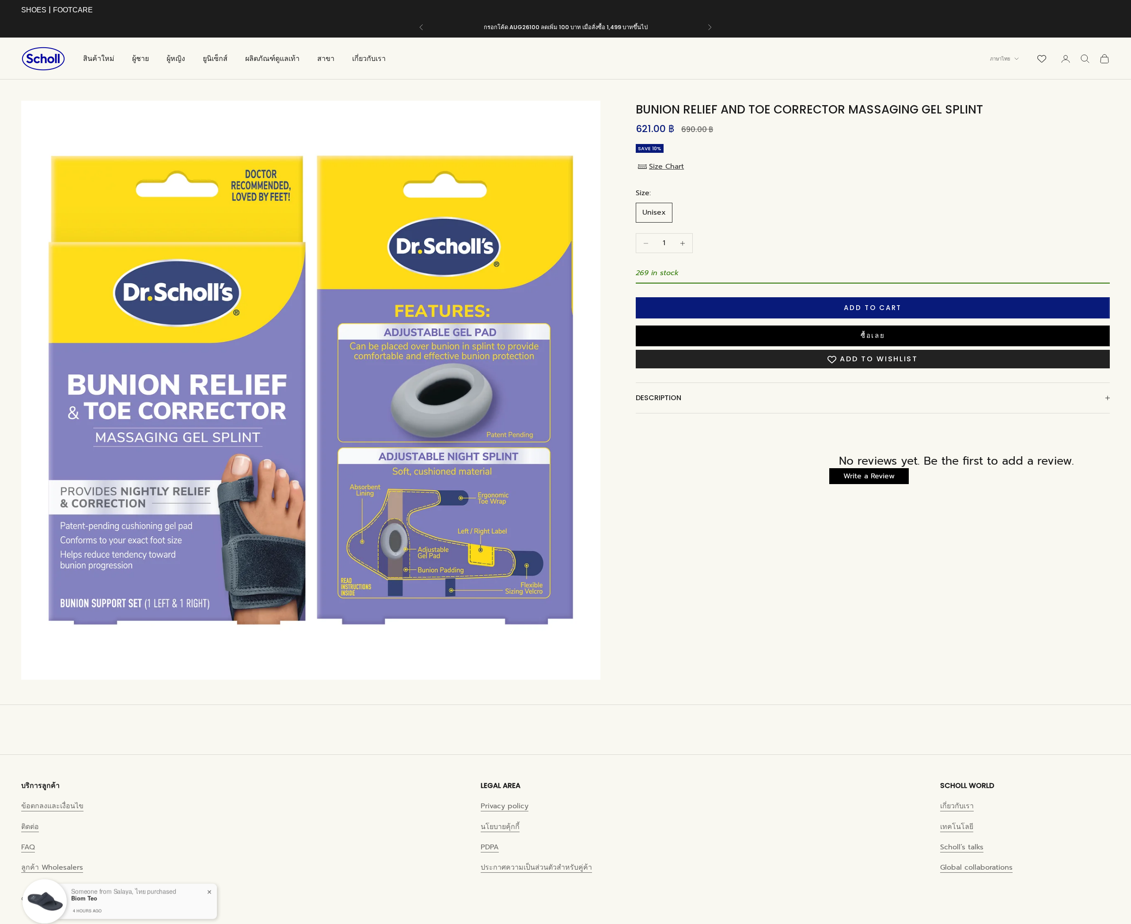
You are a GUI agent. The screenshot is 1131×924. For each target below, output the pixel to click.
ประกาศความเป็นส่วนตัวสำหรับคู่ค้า (536, 867)
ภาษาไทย (1000, 58)
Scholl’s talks (961, 847)
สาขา (325, 58)
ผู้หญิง (176, 58)
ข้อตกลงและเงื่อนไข (52, 806)
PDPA (490, 847)
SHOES (33, 10)
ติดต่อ (30, 827)
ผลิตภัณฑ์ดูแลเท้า (272, 58)
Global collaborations (976, 867)
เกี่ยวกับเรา (369, 58)
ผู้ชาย (140, 58)
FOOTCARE (73, 10)
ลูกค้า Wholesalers (52, 867)
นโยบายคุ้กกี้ (500, 827)
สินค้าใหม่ (98, 58)
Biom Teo (84, 890)
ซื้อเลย (873, 336)
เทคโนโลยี (956, 827)
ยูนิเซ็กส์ (215, 58)
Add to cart (873, 307)
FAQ (28, 847)
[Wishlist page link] (1041, 58)
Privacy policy (504, 806)
